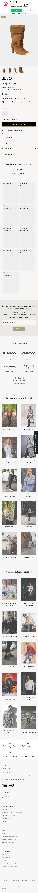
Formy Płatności (7, 819)
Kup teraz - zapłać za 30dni (10, 837)
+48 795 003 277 (7, 772)
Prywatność (25, 880)
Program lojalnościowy (9, 840)
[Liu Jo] (7, 79)
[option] (19, 40)
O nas (3, 834)
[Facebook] (2, 792)
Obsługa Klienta (6, 880)
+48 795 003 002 (7, 768)
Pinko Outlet (6, 858)
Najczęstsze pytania (8, 843)
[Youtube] (5, 792)
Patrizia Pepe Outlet (8, 855)
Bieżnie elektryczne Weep (9, 867)
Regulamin (5, 810)
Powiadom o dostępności (19, 124)
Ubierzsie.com (15, 880)
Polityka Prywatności (8, 816)
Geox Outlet (5, 861)
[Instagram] (8, 792)
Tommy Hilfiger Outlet (9, 864)
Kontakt (4, 822)
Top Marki (32, 880)
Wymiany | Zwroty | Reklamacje (12, 813)
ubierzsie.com (9, 886)
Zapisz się (19, 329)
